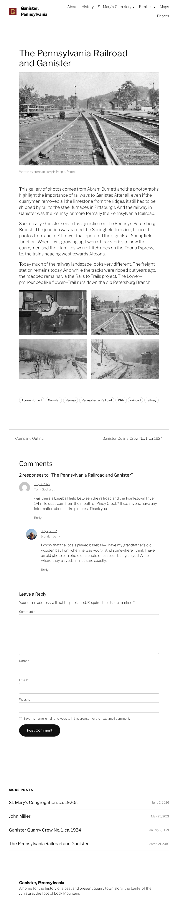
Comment (27, 611)
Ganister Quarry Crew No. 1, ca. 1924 (132, 438)
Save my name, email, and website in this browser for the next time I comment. (76, 718)
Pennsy (71, 400)
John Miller (20, 816)
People (60, 171)
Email (23, 680)
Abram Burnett (31, 400)
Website (24, 699)
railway (151, 400)
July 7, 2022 (49, 531)
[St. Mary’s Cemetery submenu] (133, 7)
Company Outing (29, 438)
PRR (121, 400)
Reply (38, 518)
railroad (135, 400)
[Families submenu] (154, 7)
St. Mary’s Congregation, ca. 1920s (43, 802)
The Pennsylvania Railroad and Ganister (49, 843)
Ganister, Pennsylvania (41, 882)
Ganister (53, 400)
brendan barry (43, 171)
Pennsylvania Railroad (97, 400)
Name (24, 661)
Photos (71, 171)
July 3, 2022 (42, 484)
